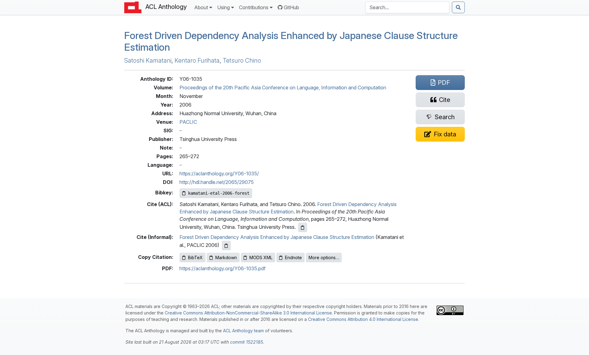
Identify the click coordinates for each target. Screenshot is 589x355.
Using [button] (223, 7)
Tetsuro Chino (242, 60)
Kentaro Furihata (197, 60)
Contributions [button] (253, 7)
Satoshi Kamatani (147, 60)
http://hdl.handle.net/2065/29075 (216, 182)
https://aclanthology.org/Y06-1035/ (219, 173)
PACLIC (188, 122)
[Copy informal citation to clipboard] (226, 245)
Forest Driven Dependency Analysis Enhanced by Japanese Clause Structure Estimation (276, 237)
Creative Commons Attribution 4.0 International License (363, 319)
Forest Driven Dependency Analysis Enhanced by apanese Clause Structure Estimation (291, 41)
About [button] (201, 7)
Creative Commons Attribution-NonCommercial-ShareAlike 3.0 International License (248, 312)
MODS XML (260, 257)
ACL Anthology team (243, 330)
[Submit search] (458, 7)
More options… (324, 257)
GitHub (291, 7)
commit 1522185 (246, 342)
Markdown (226, 257)
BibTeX (195, 257)
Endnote (293, 257)
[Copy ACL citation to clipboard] (302, 227)
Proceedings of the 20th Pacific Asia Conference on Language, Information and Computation (282, 87)
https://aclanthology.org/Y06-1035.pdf (222, 268)
